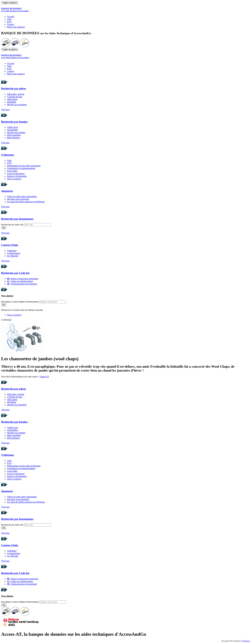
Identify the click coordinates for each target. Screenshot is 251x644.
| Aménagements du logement (22, 284)
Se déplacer (13, 137)
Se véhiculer (12, 256)
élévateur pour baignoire (18, 199)
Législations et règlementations (21, 168)
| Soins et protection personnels (22, 278)
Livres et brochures (16, 173)
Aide (9, 19)
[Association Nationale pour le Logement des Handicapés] (24, 46)
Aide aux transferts (17, 104)
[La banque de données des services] (15, 46)
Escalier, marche (15, 94)
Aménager (12, 250)
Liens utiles (12, 171)
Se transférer (14, 135)
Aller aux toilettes (16, 132)
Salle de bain (14, 97)
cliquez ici (44, 376)
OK (3, 228)
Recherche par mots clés (12, 224)
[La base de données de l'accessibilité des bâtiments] (5, 46)
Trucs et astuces (14, 179)
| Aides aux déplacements (20, 281)
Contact (10, 24)
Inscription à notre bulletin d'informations (20, 301)
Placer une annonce (16, 27)
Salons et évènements (17, 176)
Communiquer (13, 253)
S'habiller (12, 130)
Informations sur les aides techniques (24, 165)
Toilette (11, 102)
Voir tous (5, 109)
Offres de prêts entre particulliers (22, 196)
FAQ (9, 21)
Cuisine (12, 99)
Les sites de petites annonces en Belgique (26, 201)
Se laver (12, 127)
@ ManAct (245, 641)
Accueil (10, 16)
